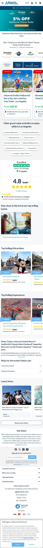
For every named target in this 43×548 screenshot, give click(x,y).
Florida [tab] (17, 65)
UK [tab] (32, 65)
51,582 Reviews (21, 191)
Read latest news (21, 423)
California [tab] (7, 65)
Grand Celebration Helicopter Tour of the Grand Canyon (14, 324)
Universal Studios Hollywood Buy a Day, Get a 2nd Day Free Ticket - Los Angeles (17, 98)
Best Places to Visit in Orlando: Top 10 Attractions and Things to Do (15, 408)
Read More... (24, 445)
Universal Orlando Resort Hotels (15, 237)
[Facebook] (15, 449)
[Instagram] (23, 449)
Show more (21, 357)
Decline (31, 544)
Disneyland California (11, 276)
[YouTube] (27, 449)
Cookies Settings (28, 537)
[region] (21, 534)
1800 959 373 (21, 492)
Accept (18, 544)
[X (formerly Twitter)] (19, 449)
